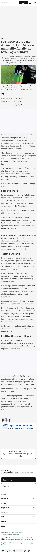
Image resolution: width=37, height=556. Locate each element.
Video (3, 526)
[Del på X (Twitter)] (18, 104)
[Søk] (35, 3)
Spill (2, 517)
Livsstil (3, 503)
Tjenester (4, 512)
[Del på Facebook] (15, 104)
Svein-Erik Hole (15, 534)
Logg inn (23, 3)
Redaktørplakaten (24, 538)
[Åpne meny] (30, 3)
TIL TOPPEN (5, 470)
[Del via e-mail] (21, 104)
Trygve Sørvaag (19, 532)
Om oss (3, 521)
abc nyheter (7, 551)
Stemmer (4, 499)
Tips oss (6, 486)
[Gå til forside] (9, 3)
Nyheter (4, 494)
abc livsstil (18, 551)
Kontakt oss (7, 480)
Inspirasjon (5, 508)
